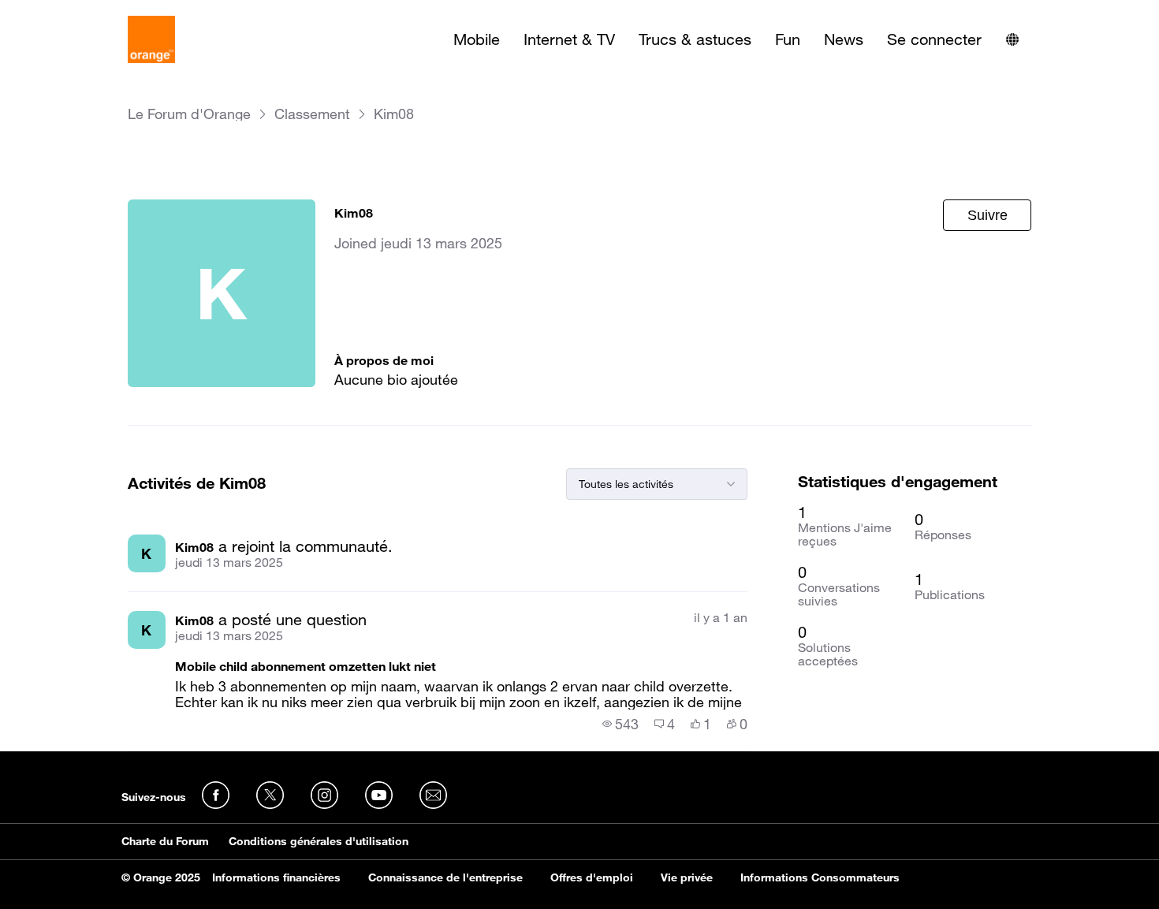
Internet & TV (569, 39)
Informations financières (276, 877)
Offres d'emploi (591, 877)
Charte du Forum (165, 841)
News (843, 39)
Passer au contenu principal (84, 12)
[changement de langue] (1012, 39)
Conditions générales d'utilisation (318, 841)
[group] (620, 724)
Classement (312, 114)
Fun (787, 39)
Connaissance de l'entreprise (445, 877)
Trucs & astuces (695, 39)
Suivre (987, 215)
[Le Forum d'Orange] (151, 39)
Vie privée (687, 877)
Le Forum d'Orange (189, 114)
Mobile (476, 39)
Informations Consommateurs (820, 877)
